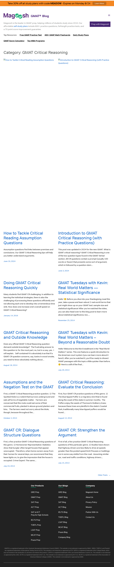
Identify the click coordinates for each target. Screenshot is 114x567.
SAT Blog (62, 502)
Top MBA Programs (36, 41)
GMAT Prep (35, 497)
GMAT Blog (62, 497)
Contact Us (90, 517)
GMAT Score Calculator (14, 41)
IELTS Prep (35, 520)
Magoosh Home (92, 492)
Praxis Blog (62, 532)
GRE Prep (35, 492)
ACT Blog (62, 507)
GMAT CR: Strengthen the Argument (81, 432)
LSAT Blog (62, 522)
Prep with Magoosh (100, 24)
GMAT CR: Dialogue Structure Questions (22, 432)
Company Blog (64, 537)
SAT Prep (35, 502)
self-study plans (21, 26)
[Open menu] (109, 15)
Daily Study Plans (81, 35)
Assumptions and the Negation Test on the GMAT (29, 384)
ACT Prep (35, 507)
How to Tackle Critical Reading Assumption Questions (23, 238)
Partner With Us (92, 512)
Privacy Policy (91, 502)
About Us (89, 497)
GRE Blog (62, 492)
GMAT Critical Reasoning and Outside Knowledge (26, 335)
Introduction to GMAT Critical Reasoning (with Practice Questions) (80, 238)
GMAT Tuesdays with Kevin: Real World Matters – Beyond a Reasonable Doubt (84, 337)
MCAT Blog (62, 527)
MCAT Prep (35, 535)
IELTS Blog (62, 512)
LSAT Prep (35, 530)
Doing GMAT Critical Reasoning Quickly (22, 285)
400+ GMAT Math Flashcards (57, 35)
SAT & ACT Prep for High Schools (39, 513)
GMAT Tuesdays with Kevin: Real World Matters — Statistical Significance (83, 287)
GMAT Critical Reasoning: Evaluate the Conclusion (81, 384)
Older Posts (104, 475)
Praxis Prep (35, 540)
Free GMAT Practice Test (31, 35)
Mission (89, 507)
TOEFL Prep (36, 525)
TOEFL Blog (63, 517)
